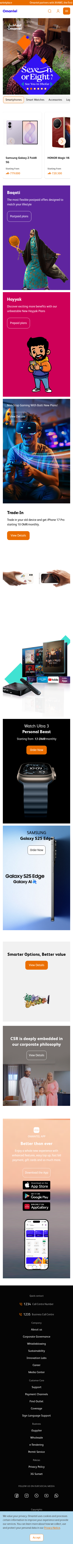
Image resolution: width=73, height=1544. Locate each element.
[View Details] (36, 558)
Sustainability (36, 1350)
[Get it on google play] (36, 1196)
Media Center (36, 1372)
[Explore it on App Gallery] (36, 1206)
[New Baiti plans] (36, 451)
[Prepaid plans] (36, 344)
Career (36, 1365)
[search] (49, 11)
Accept (36, 1537)
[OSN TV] (36, 664)
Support (36, 1387)
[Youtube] (46, 1495)
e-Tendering (36, 1444)
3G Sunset (36, 1474)
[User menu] (58, 11)
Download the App (36, 1172)
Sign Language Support (36, 1415)
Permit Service (36, 1451)
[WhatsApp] (56, 1495)
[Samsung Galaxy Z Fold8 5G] (22, 145)
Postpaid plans (19, 216)
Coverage (36, 1408)
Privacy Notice (52, 1527)
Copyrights (36, 1509)
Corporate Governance (36, 1336)
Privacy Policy (37, 1466)
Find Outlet (36, 1401)
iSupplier (36, 1430)
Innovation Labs (36, 1358)
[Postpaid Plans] (36, 237)
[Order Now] (36, 771)
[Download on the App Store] (36, 1185)
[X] (36, 1495)
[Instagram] (26, 1495)
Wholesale (36, 1437)
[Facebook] (16, 1495)
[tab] (13, 99)
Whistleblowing (36, 1343)
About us (36, 1329)
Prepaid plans (18, 323)
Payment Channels (36, 1394)
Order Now (36, 750)
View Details (17, 416)
